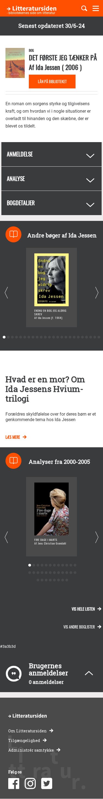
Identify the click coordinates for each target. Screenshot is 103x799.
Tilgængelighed (24, 740)
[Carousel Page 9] (37, 337)
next (96, 293)
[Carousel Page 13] (54, 337)
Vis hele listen (83, 609)
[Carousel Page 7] (29, 337)
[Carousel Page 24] (99, 337)
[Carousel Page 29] (54, 580)
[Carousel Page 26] (42, 580)
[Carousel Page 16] (66, 337)
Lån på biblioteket (52, 81)
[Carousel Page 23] (95, 337)
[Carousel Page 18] (74, 337)
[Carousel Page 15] (62, 337)
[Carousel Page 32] (67, 580)
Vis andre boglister (79, 627)
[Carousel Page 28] (50, 580)
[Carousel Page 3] (12, 337)
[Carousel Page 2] (8, 337)
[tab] (51, 154)
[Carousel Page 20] (82, 337)
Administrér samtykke (31, 750)
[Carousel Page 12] (50, 337)
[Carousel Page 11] (45, 337)
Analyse (16, 178)
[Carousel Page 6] (25, 337)
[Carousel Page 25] (38, 580)
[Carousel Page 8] (33, 337)
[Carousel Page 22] (91, 337)
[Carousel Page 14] (58, 337)
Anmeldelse (20, 154)
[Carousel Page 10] (41, 337)
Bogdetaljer (21, 203)
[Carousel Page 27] (46, 580)
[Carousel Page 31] (63, 580)
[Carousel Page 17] (70, 337)
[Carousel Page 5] (21, 337)
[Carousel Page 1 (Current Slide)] (4, 337)
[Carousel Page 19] (78, 337)
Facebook (13, 783)
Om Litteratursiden (27, 730)
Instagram (30, 783)
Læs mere (12, 437)
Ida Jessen (48, 67)
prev (6, 293)
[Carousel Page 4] (17, 337)
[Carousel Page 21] (87, 337)
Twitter (46, 783)
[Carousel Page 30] (59, 580)
